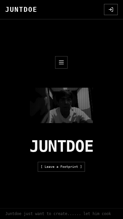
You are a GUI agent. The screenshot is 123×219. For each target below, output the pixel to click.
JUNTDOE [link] (21, 9)
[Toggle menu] (61, 62)
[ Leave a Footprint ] (61, 166)
